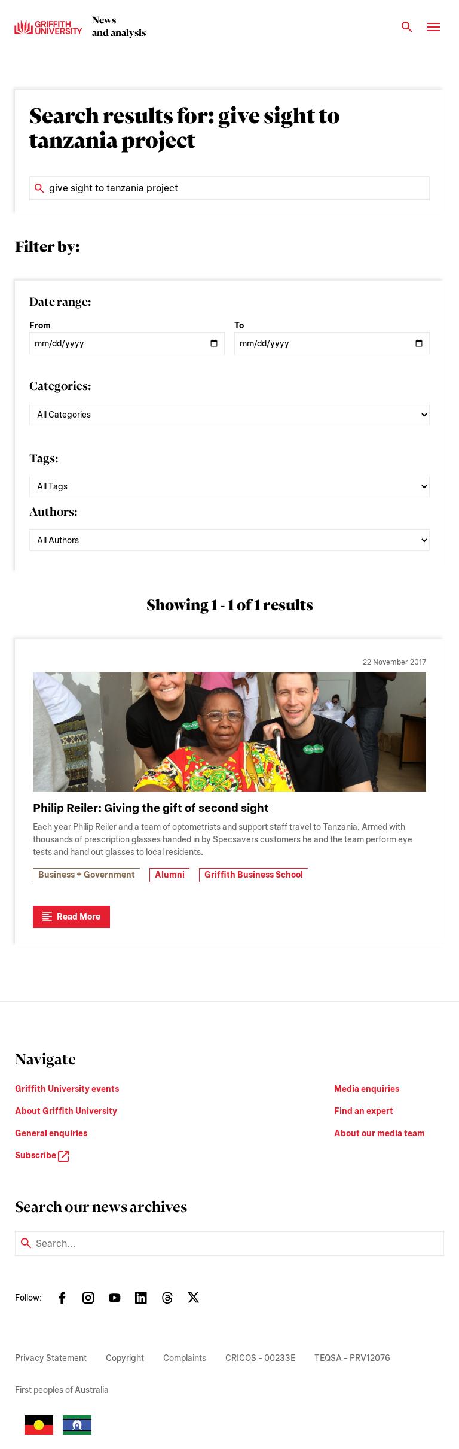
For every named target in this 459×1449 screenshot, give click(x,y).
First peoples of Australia (62, 1390)
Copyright (125, 1358)
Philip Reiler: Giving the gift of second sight (151, 808)
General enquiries (51, 1133)
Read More (78, 916)
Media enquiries (366, 1089)
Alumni (170, 874)
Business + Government (86, 874)
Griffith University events (67, 1089)
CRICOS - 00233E (260, 1358)
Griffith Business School (253, 874)
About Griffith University (66, 1111)
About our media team (379, 1133)
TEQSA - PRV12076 (352, 1358)
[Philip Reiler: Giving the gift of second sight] (229, 732)
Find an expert (363, 1111)
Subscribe (36, 1155)
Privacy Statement (51, 1358)
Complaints (184, 1358)
